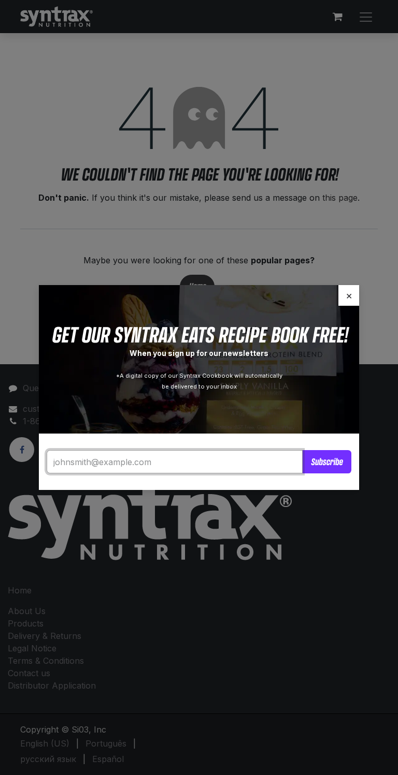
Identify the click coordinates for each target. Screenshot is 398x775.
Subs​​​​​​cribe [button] (327, 461)
